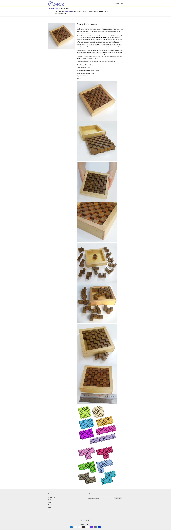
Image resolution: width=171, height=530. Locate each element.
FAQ (49, 509)
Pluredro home (51, 497)
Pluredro (83, 524)
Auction (50, 502)
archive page (68, 11)
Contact (50, 512)
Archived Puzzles (53, 8)
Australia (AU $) (85, 520)
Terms (49, 507)
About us (50, 504)
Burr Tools (107, 61)
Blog (49, 514)
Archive (50, 499)
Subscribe (118, 498)
